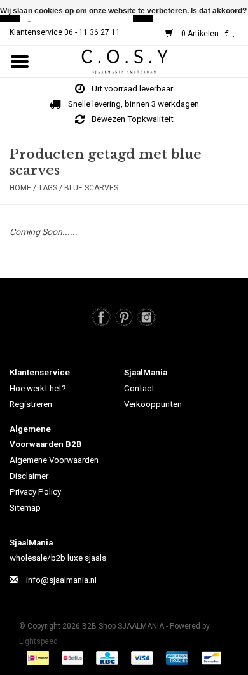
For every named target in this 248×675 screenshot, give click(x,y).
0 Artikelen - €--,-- (208, 33)
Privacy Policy (35, 492)
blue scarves (91, 188)
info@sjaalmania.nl (61, 580)
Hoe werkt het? (38, 388)
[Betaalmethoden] (39, 657)
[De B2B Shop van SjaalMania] (143, 61)
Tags (47, 188)
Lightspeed (38, 641)
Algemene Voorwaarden (54, 460)
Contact (139, 388)
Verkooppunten (153, 404)
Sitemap (25, 507)
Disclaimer (29, 476)
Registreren (31, 404)
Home (20, 188)
